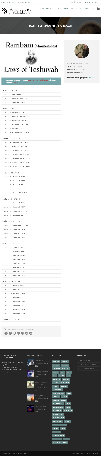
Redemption (57, 411)
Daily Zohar (39, 361)
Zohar (64, 442)
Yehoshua (56, 442)
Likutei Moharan (58, 393)
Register (96, 2)
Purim (68, 404)
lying (69, 393)
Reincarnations (85, 360)
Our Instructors (53, 8)
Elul (62, 372)
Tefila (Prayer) (39, 396)
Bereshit (65, 361)
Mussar (15, 329)
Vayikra (66, 439)
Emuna (69, 372)
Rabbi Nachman (58, 407)
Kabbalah (64, 386)
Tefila (63, 428)
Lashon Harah (57, 389)
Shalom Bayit (57, 421)
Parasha (56, 400)
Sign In (89, 2)
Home (42, 8)
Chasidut (65, 368)
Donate (86, 8)
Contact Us (76, 8)
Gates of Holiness (41, 407)
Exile (54, 375)
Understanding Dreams (88, 364)
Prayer (63, 400)
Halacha (10, 329)
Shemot (67, 421)
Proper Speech (58, 404)
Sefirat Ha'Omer (58, 418)
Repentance (68, 411)
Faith (68, 375)
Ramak (68, 407)
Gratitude (56, 379)
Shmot (55, 425)
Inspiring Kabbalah (41, 372)
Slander (63, 425)
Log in (16, 82)
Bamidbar (56, 361)
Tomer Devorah (58, 435)
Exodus (61, 375)
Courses (66, 8)
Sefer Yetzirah (58, 414)
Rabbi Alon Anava (82, 63)
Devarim (55, 372)
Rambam (22, 329)
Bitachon (56, 365)
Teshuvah (29, 329)
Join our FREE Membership (38, 80)
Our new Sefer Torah (87, 368)
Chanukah (56, 368)
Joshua (55, 386)
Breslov (65, 365)
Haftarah (66, 379)
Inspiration (65, 382)
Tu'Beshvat (57, 439)
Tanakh (55, 428)
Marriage (56, 396)
